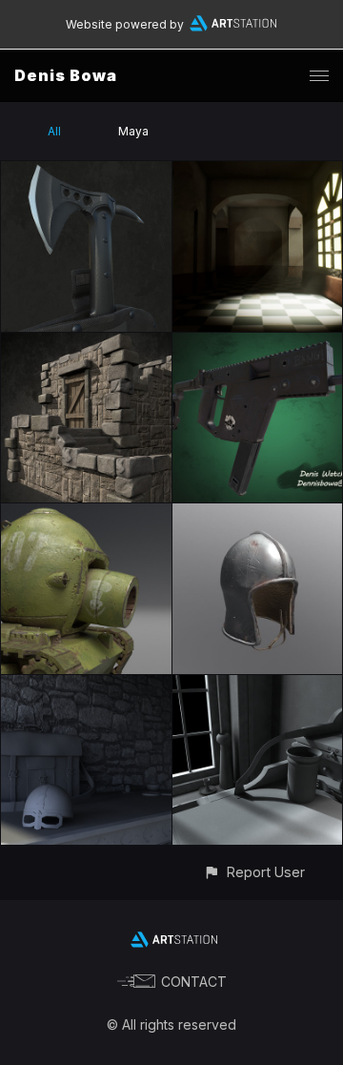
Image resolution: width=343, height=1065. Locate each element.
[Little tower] (86, 344)
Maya (133, 131)
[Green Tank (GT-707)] (86, 514)
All (54, 131)
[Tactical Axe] (86, 172)
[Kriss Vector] (257, 344)
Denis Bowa (65, 75)
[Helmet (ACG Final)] (257, 514)
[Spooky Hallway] (257, 172)
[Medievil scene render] (86, 686)
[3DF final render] (257, 686)
